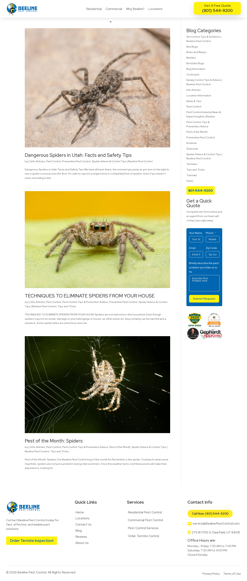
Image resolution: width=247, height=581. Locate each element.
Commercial (114, 9)
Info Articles (38, 161)
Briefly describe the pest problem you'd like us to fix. (204, 267)
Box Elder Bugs (195, 63)
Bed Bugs (192, 46)
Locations (155, 9)
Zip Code (211, 248)
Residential (94, 9)
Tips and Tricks (67, 306)
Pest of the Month (119, 447)
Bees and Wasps (196, 52)
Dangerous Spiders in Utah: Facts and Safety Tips (78, 155)
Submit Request (204, 299)
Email (192, 248)
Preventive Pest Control (76, 161)
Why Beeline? (135, 9)
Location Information (198, 95)
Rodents (191, 143)
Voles (189, 180)
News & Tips (193, 101)
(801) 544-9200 (217, 10)
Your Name (195, 233)
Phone (210, 233)
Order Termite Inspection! (31, 540)
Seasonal (192, 148)
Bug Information (195, 69)
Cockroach (192, 74)
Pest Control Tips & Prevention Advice (85, 302)
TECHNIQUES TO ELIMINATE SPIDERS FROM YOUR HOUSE (90, 296)
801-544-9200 (200, 190)
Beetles (191, 57)
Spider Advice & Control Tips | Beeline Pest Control (122, 161)
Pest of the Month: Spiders (54, 441)
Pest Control (53, 161)
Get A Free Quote (217, 5)
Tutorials (191, 175)
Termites (191, 164)
